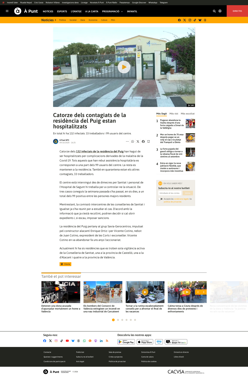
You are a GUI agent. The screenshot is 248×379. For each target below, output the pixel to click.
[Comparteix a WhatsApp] (132, 141)
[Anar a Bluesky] (73, 340)
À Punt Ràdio (111, 2)
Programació (110, 11)
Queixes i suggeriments (53, 357)
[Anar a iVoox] (90, 340)
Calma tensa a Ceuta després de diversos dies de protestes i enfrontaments (185, 308)
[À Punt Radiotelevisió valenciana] (57, 371)
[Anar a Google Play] (126, 341)
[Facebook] (179, 20)
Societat (73, 20)
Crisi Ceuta (38, 2)
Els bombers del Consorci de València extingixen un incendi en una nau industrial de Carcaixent (101, 308)
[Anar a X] (51, 340)
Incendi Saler (12, 2)
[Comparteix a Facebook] (143, 141)
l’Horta (67, 264)
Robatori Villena (53, 2)
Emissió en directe (181, 352)
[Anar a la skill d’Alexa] (159, 341)
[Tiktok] (195, 20)
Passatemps (125, 2)
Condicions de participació (54, 361)
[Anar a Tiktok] (62, 340)
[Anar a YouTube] (68, 340)
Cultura (104, 20)
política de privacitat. (173, 202)
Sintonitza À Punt (148, 352)
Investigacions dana (70, 2)
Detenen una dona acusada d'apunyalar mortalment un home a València (60, 308)
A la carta (91, 11)
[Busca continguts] (214, 11)
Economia (93, 20)
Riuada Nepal (26, 2)
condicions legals (181, 199)
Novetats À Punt (97, 2)
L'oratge (84, 2)
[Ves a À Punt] (26, 11)
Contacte (47, 352)
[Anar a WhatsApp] (85, 340)
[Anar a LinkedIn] (102, 340)
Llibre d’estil (179, 357)
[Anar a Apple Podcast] (96, 340)
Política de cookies (149, 361)
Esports (62, 11)
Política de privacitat (117, 361)
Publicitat (80, 352)
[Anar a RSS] (108, 340)
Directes (237, 11)
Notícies (48, 11)
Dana (82, 20)
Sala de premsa (115, 352)
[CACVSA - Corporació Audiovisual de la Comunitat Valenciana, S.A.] (186, 371)
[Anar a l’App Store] (145, 341)
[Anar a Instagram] (57, 340)
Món (113, 20)
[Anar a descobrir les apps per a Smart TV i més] (176, 341)
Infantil (132, 11)
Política (62, 20)
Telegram (164, 2)
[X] (184, 20)
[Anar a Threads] (79, 340)
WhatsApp (153, 2)
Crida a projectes (116, 357)
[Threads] (205, 20)
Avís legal (80, 361)
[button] (113, 320)
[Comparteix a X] (138, 141)
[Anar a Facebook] (45, 340)
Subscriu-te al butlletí (85, 357)
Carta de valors (147, 357)
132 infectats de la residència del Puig (100, 151)
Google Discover (139, 2)
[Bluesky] (200, 20)
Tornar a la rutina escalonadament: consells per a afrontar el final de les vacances (145, 308)
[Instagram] (190, 20)
